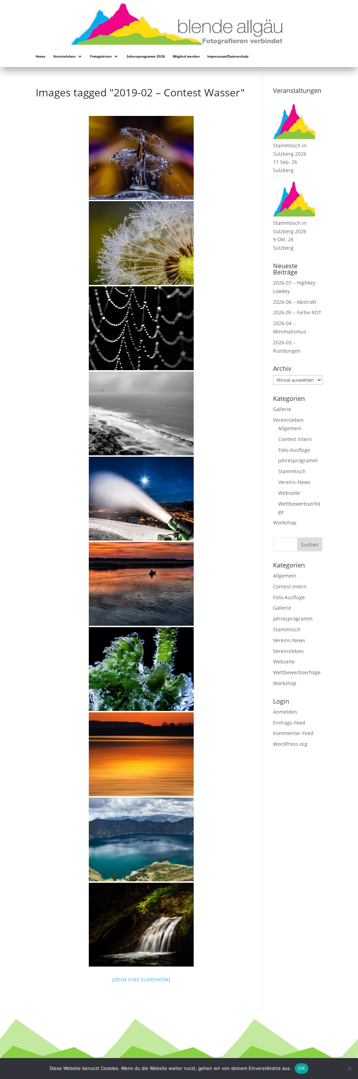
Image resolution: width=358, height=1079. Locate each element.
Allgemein (290, 428)
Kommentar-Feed (293, 733)
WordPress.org (290, 744)
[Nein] (349, 1068)
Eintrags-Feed (289, 722)
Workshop (284, 522)
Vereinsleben (64, 57)
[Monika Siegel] (141, 669)
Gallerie (282, 409)
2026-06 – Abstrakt (294, 302)
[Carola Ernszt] (141, 328)
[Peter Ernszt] (141, 413)
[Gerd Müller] (141, 839)
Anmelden (285, 712)
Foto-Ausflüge (294, 450)
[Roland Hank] (141, 925)
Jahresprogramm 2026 (145, 57)
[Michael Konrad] (141, 158)
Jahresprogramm (298, 460)
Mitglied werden (186, 57)
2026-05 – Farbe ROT (297, 312)
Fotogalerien (101, 57)
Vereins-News (294, 482)
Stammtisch (292, 471)
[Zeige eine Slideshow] (141, 979)
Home (40, 57)
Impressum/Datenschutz (228, 57)
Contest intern (295, 439)
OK (301, 1068)
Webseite (289, 493)
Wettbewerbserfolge (297, 672)
